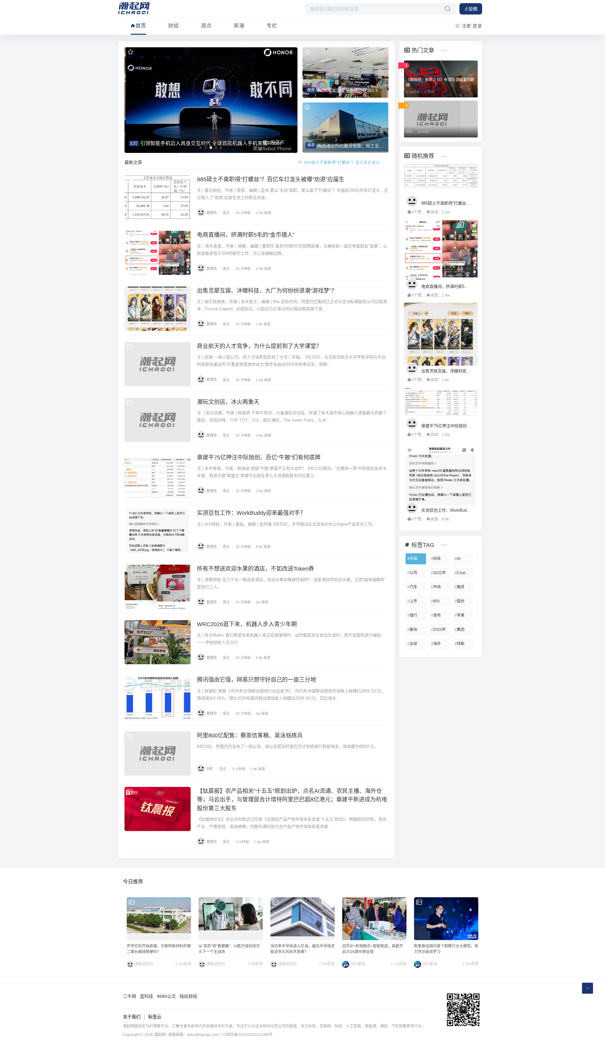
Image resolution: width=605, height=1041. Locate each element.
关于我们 (132, 1016)
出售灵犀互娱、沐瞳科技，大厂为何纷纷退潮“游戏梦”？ (267, 291)
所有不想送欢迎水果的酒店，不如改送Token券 (255, 569)
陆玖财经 (188, 996)
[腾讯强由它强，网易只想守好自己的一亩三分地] (157, 698)
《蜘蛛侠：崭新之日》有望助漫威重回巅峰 (440, 82)
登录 (477, 25)
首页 (140, 25)
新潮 (239, 25)
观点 (206, 25)
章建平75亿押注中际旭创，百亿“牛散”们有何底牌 (258, 457)
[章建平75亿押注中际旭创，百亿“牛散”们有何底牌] (157, 475)
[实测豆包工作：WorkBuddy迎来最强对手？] (157, 531)
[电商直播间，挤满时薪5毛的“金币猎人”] (157, 253)
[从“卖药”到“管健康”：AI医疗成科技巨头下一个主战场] (231, 918)
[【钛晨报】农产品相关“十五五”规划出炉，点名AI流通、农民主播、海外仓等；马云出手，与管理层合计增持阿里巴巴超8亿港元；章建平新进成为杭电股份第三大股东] (157, 809)
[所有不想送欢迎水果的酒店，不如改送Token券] (157, 587)
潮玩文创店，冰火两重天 (228, 402)
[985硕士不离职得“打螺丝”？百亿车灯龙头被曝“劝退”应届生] (157, 197)
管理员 (211, 213)
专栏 (272, 25)
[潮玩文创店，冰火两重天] (157, 420)
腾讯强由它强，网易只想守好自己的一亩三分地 (256, 680)
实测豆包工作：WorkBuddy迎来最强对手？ (251, 513)
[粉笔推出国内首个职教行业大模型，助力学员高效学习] (446, 918)
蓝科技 (146, 996)
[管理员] (413, 200)
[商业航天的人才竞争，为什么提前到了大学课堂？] (157, 364)
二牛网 (129, 996)
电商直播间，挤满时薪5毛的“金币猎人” (343, 162)
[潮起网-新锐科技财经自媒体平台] (134, 7)
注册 (466, 25)
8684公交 (166, 996)
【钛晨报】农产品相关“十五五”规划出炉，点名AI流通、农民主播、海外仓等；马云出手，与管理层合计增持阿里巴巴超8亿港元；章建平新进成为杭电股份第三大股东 (292, 799)
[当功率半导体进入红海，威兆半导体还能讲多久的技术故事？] (302, 918)
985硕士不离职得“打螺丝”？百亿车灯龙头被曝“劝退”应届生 (270, 179)
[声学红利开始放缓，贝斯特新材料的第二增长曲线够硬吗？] (159, 918)
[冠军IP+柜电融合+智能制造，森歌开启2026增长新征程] (374, 918)
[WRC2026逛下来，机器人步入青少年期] (157, 642)
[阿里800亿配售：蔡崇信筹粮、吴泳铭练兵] (157, 753)
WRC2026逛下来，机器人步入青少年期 (247, 624)
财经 (173, 25)
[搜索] (447, 9)
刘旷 (209, 769)
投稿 (473, 8)
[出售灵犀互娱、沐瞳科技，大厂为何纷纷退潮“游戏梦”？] (157, 309)
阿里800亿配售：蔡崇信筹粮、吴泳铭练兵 (250, 735)
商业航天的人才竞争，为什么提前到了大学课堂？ (259, 346)
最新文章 (133, 162)
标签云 (154, 1016)
